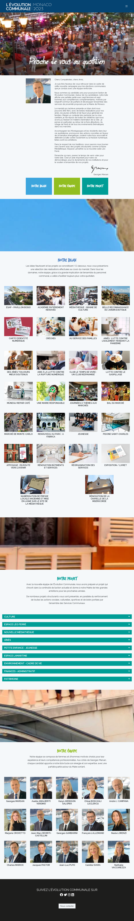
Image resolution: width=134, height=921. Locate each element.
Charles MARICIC (15, 855)
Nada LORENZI (119, 823)
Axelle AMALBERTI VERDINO (41, 791)
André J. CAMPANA (119, 791)
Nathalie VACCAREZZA (119, 855)
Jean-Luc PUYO (67, 855)
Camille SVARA (93, 855)
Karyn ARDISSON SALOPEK (67, 791)
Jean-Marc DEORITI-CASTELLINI (41, 823)
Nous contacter (67, 906)
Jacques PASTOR (41, 855)
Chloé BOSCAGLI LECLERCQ (93, 791)
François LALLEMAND (93, 823)
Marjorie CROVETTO (15, 823)
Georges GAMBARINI (67, 823)
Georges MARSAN (15, 791)
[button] (67, 616)
